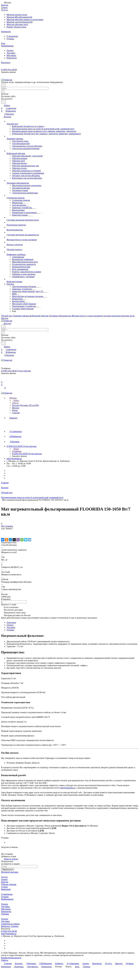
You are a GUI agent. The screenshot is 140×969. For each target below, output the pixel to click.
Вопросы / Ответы (9, 926)
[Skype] (25, 539)
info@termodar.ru (14, 458)
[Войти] (2, 379)
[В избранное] (2, 531)
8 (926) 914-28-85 (9, 69)
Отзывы (10, 39)
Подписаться (7, 869)
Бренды (4, 882)
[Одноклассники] (6, 539)
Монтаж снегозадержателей (20, 22)
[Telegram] (29, 539)
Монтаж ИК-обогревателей (19, 17)
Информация (7, 899)
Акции (4, 879)
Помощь (5, 914)
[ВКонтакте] (2, 539)
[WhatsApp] (22, 539)
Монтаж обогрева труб (17, 24)
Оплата (10, 50)
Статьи (4, 887)
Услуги (4, 877)
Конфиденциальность (11, 958)
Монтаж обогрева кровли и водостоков (25, 19)
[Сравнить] (2, 534)
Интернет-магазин (9, 872)
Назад (16, 400)
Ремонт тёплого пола (16, 27)
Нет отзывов (7, 526)
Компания (6, 889)
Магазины (11, 55)
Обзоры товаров (8, 884)
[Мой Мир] (10, 539)
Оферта (4, 960)
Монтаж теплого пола (17, 14)
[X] (14, 539)
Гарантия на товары (10, 924)
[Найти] (3, 102)
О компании (12, 36)
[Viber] (18, 539)
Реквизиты (12, 58)
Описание (11, 622)
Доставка (11, 53)
